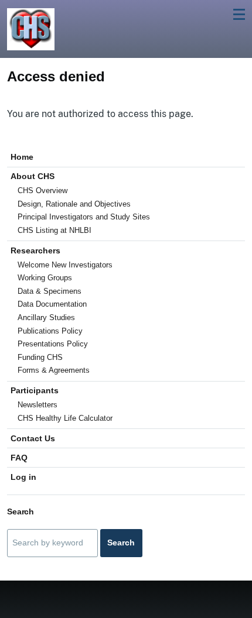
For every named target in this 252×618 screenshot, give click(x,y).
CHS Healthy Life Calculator (65, 418)
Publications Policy (50, 331)
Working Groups (45, 277)
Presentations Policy (53, 343)
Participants (35, 390)
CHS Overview (42, 190)
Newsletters (37, 404)
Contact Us (33, 438)
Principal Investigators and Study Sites (84, 216)
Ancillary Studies (46, 317)
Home (22, 157)
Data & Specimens (49, 291)
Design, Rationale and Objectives (74, 204)
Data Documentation (52, 304)
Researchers (35, 250)
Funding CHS (40, 357)
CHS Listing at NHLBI (54, 230)
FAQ (19, 457)
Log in (23, 477)
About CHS (33, 176)
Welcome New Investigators (65, 264)
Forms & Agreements (54, 370)
